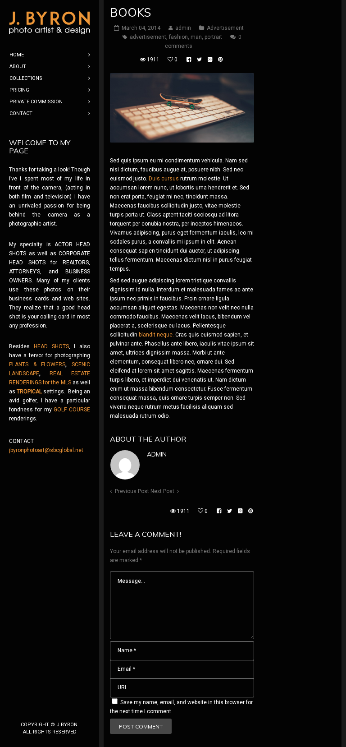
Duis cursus (164, 178)
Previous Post (132, 491)
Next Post (162, 491)
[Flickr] (63, 709)
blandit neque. (156, 335)
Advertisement (225, 28)
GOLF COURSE (72, 409)
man (196, 37)
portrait (213, 37)
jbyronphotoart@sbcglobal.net (46, 450)
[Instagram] (49, 709)
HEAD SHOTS (51, 346)
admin (157, 454)
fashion (178, 37)
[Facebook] (35, 709)
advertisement (148, 37)
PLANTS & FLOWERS (37, 364)
